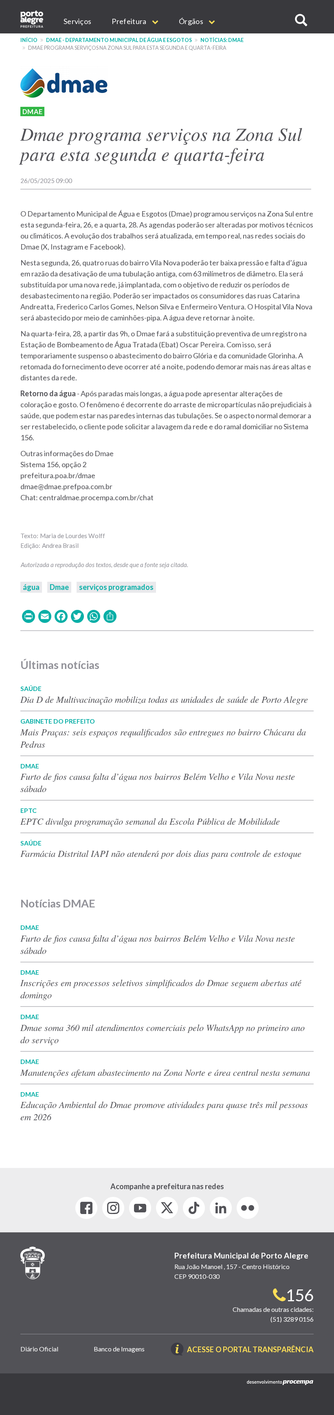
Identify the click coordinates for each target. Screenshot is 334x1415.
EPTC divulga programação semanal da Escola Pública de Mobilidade (150, 821)
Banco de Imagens (119, 1349)
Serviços (77, 21)
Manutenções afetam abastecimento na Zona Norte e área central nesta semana (165, 1072)
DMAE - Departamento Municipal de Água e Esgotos (119, 40)
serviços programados (116, 587)
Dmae (32, 111)
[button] (301, 20)
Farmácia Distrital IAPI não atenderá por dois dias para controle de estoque (160, 853)
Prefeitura (129, 21)
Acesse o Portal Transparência (250, 1349)
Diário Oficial (39, 1349)
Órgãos (191, 21)
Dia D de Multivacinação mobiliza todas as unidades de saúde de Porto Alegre (164, 699)
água (31, 587)
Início (28, 40)
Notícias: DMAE (222, 40)
